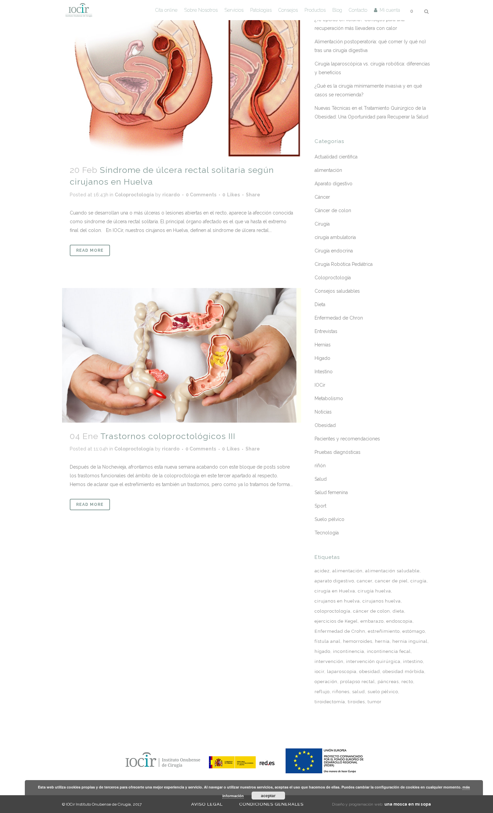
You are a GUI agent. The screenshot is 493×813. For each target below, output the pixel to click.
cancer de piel (391, 580)
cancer (364, 580)
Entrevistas (326, 331)
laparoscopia (342, 671)
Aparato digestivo (333, 183)
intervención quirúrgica (373, 661)
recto (407, 681)
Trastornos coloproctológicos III (167, 436)
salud (358, 691)
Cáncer (322, 197)
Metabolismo (329, 398)
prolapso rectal (357, 681)
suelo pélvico (383, 691)
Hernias (323, 344)
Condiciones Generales (271, 804)
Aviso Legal (207, 804)
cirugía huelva (374, 590)
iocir (319, 671)
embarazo (372, 621)
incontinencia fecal (389, 651)
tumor (375, 701)
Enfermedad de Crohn (340, 631)
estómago (413, 631)
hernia (382, 641)
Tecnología (327, 532)
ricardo (171, 194)
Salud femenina (331, 492)
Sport (320, 506)
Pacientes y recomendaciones (347, 438)
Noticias (323, 412)
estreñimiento (384, 631)
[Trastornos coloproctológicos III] (181, 355)
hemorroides (357, 641)
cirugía (418, 580)
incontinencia (348, 651)
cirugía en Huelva (335, 590)
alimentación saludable (392, 570)
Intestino (324, 371)
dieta (398, 611)
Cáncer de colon (333, 210)
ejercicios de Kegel (336, 621)
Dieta (320, 304)
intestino (413, 661)
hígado (322, 651)
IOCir (320, 385)
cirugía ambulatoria (335, 237)
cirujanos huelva (382, 601)
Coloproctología (134, 194)
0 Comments (201, 194)
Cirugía (322, 224)
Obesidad (325, 425)
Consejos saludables (337, 291)
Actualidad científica (336, 156)
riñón (320, 465)
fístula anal (327, 641)
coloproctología (332, 611)
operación (326, 681)
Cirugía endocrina (334, 250)
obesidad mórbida (403, 671)
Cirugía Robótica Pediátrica (344, 264)
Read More (90, 250)
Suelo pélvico (329, 519)
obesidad (369, 671)
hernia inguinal (410, 641)
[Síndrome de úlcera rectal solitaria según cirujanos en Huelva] (181, 78)
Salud (321, 479)
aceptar (268, 796)
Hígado (322, 358)
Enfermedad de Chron (339, 318)
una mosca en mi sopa (407, 804)
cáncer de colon (371, 611)
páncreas (388, 681)
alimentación (328, 170)
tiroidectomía (330, 701)
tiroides (356, 701)
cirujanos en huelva (337, 601)
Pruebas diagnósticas (338, 452)
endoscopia (399, 621)
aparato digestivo (334, 580)
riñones (340, 691)
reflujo (322, 691)
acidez (322, 570)
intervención (329, 661)
